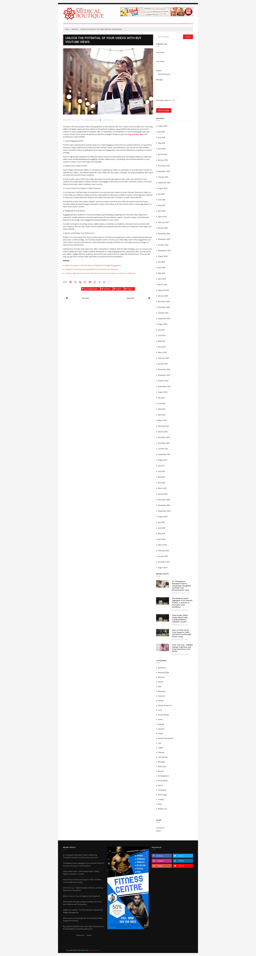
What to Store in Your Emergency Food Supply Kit (81, 896)
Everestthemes (94, 950)
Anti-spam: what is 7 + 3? (165, 100)
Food (160, 710)
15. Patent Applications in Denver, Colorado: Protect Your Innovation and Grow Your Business (99, 273)
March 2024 (162, 284)
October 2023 (163, 313)
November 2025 (164, 171)
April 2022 (162, 415)
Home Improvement (165, 738)
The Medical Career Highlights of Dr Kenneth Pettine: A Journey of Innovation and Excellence (182, 602)
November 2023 (164, 307)
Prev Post (85, 298)
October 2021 (163, 449)
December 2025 (164, 166)
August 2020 (162, 516)
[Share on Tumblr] (99, 282)
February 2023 (163, 358)
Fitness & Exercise (165, 705)
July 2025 (161, 194)
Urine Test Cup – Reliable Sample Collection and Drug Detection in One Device (182, 648)
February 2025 (163, 222)
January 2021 (163, 494)
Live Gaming (162, 757)
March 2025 (162, 217)
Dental (160, 682)
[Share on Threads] (104, 282)
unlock (118, 289)
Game (160, 719)
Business (161, 677)
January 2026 (163, 160)
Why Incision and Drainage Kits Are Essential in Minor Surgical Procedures (83, 919)
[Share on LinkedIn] (80, 282)
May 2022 (161, 409)
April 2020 (162, 539)
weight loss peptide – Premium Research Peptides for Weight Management (92, 265)
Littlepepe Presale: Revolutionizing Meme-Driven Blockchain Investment (91, 269)
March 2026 (162, 154)
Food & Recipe (163, 715)
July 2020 (161, 522)
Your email (160, 61)
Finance (161, 700)
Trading (161, 799)
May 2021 (161, 477)
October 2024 (163, 245)
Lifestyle (161, 752)
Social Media (163, 780)
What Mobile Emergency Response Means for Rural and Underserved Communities (82, 903)
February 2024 (163, 290)
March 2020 (162, 545)
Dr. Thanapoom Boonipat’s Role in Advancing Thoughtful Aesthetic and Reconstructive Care (181, 585)
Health (160, 733)
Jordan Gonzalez (94, 120)
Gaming (161, 724)
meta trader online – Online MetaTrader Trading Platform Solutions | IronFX (180, 618)
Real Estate (162, 766)
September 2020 (164, 511)
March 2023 (162, 352)
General (161, 729)
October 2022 (163, 381)
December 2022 (164, 369)
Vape (160, 804)
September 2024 (164, 250)
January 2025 (163, 228)
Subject (163, 72)
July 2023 (161, 330)
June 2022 (161, 403)
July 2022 (161, 398)
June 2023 (161, 335)
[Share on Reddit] (94, 282)
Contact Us (160, 828)
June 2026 (161, 137)
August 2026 (162, 126)
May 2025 (161, 205)
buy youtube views (90, 289)
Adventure (162, 668)
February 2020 (163, 550)
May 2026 (161, 143)
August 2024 (162, 256)
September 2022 (164, 386)
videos (129, 289)
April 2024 (162, 279)
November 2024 (164, 239)
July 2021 (161, 466)
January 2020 (163, 556)
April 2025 (162, 211)
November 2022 (164, 375)
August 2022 (162, 392)
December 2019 (164, 562)
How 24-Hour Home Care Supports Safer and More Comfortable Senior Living (181, 633)
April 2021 (162, 483)
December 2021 (164, 437)
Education (162, 691)
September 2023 (164, 318)
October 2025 (163, 177)
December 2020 (164, 500)
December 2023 (164, 301)
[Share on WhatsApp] (85, 282)
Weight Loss (162, 809)
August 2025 (162, 188)
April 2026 (162, 149)
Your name (160, 52)
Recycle (161, 771)
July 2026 (161, 132)
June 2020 (161, 528)
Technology (162, 794)
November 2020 (164, 505)
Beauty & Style (163, 672)
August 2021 (162, 460)
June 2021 (161, 471)
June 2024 (161, 267)
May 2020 (161, 533)
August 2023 (162, 324)
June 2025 (161, 200)
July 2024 (161, 262)
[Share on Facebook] (70, 282)
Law (159, 743)
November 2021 (164, 443)
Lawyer (160, 747)
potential (107, 289)
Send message (163, 110)
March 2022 (162, 420)
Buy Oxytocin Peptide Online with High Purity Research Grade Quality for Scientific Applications (83, 927)
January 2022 (163, 432)
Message (159, 80)
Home (158, 831)
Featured (161, 696)
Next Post (130, 298)
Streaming (162, 790)
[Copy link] (109, 282)
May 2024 (161, 273)
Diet (159, 686)
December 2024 (164, 234)
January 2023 (163, 364)
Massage (161, 762)
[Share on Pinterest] (90, 282)
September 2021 (164, 454)
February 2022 (163, 426)
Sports (160, 785)
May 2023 (161, 341)
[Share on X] (75, 282)
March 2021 (162, 488)
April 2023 (162, 347)
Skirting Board (163, 776)
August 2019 (162, 567)
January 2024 (163, 296)
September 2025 (164, 183)
